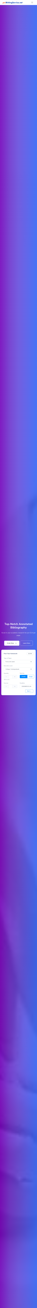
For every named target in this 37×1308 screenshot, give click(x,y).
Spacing (22, 673)
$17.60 (30, 653)
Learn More (26, 643)
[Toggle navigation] (32, 2)
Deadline (22, 683)
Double (24, 676)
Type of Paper (8, 658)
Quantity (6, 673)
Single (31, 676)
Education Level (8, 666)
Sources (6, 683)
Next (28, 691)
